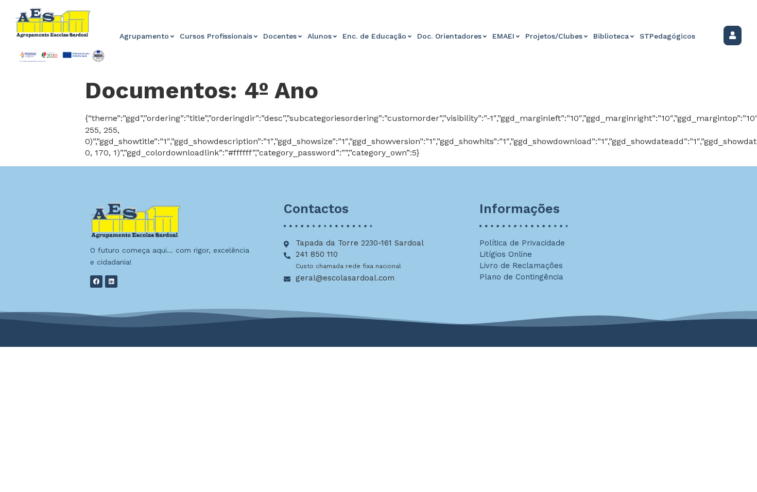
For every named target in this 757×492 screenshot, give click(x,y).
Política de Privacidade (522, 243)
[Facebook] (96, 281)
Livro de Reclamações (521, 265)
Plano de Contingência (521, 277)
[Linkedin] (111, 281)
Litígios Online (505, 254)
